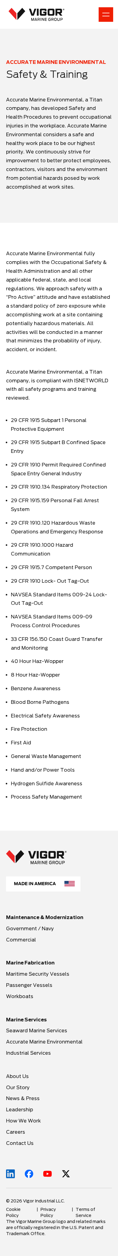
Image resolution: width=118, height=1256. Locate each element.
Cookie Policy (13, 1212)
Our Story (18, 1087)
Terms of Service (85, 1212)
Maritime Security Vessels (37, 974)
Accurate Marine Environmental (44, 1042)
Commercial (21, 940)
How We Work (23, 1121)
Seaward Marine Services (36, 1030)
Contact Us (20, 1143)
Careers (16, 1132)
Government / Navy (30, 928)
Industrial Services (28, 1053)
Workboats (19, 996)
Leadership (19, 1110)
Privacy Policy (48, 1212)
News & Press (23, 1098)
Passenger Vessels (29, 985)
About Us (17, 1076)
